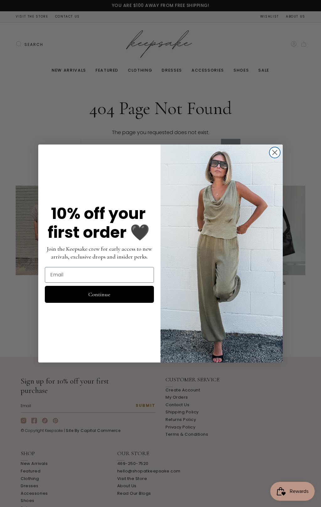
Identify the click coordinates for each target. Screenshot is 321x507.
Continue (99, 294)
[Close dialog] (274, 152)
